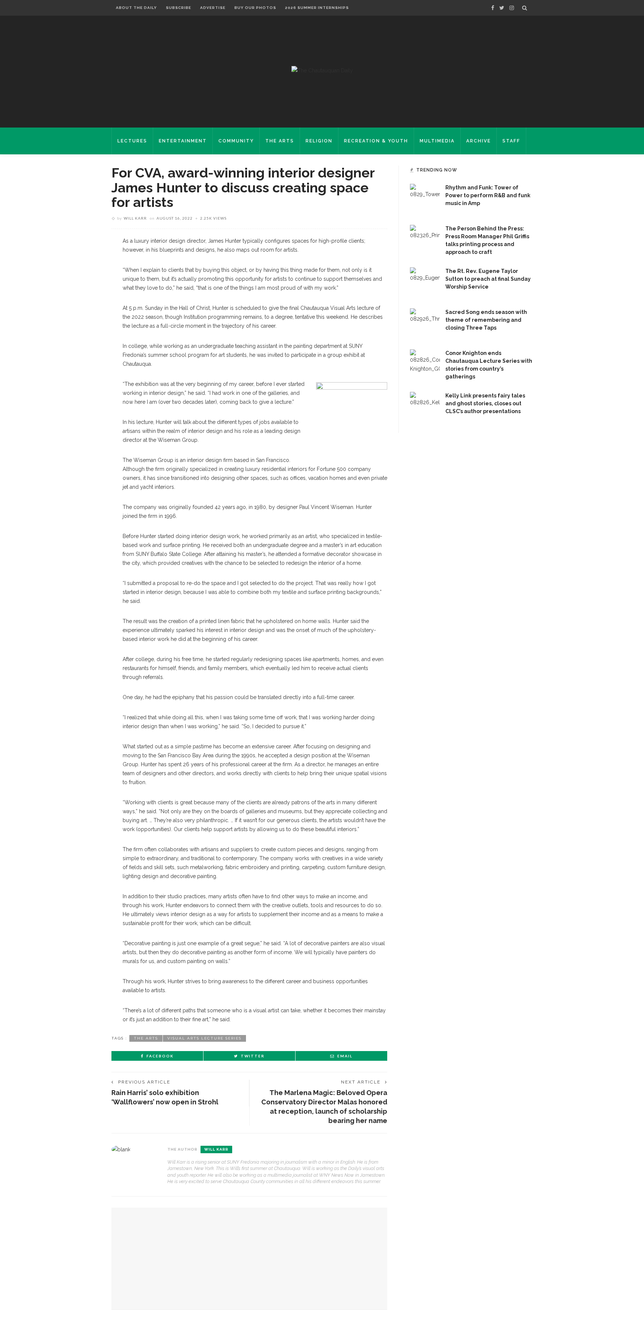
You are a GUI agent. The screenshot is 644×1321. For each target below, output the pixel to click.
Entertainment (183, 141)
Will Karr (135, 218)
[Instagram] (512, 8)
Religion (319, 141)
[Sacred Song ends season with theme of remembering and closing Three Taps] (425, 323)
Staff (511, 141)
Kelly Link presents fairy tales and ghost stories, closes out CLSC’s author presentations (485, 403)
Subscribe (178, 8)
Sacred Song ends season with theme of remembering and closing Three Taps (486, 320)
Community (236, 141)
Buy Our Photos (255, 8)
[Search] (525, 8)
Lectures (132, 141)
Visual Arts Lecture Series (204, 1038)
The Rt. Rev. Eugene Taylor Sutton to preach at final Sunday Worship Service (488, 279)
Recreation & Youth (376, 141)
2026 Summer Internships (317, 8)
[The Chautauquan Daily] (322, 70)
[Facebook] (493, 8)
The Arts (279, 141)
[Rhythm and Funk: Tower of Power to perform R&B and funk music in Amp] (425, 198)
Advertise (212, 8)
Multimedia (437, 141)
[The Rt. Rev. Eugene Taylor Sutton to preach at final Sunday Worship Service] (425, 282)
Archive (478, 141)
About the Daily (136, 8)
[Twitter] (502, 8)
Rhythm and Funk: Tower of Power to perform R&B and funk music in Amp (487, 195)
